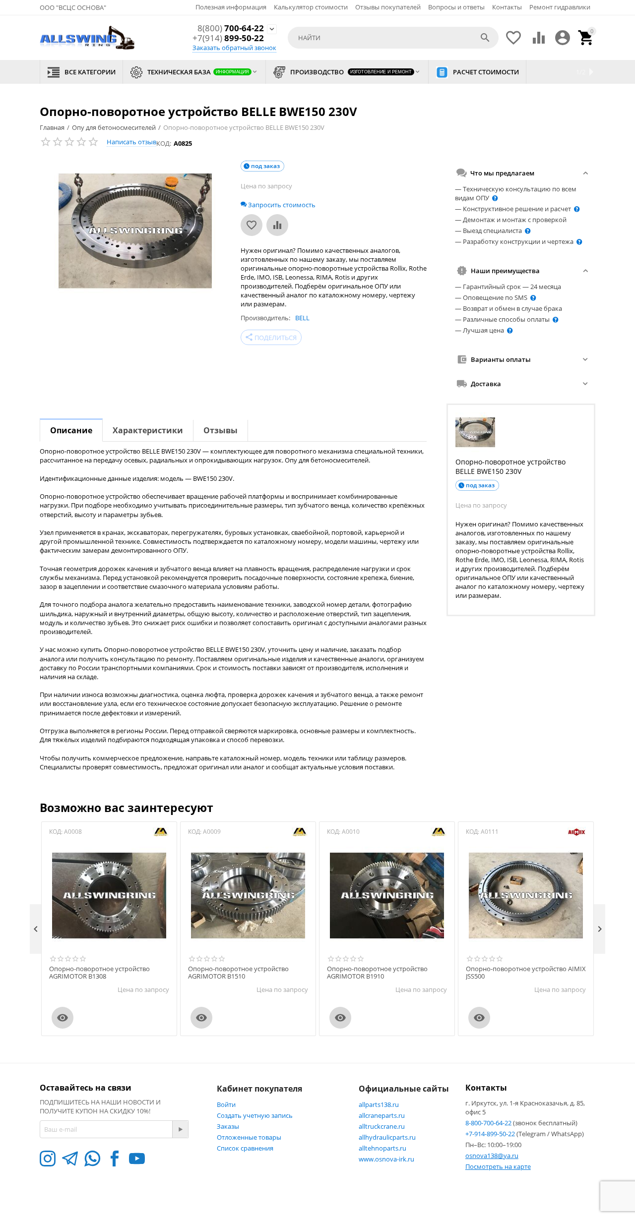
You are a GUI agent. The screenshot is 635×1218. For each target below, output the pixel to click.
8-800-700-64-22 (489, 1122)
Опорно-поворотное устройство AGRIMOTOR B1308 (99, 973)
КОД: (163, 143)
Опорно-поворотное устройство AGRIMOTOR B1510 (238, 973)
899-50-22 (228, 38)
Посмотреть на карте (498, 1166)
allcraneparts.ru (382, 1115)
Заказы (228, 1126)
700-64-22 (230, 28)
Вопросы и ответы (456, 6)
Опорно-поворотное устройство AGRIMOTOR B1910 (377, 973)
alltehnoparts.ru (382, 1148)
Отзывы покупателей (388, 6)
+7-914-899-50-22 (490, 1133)
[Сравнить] (277, 225)
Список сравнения (245, 1148)
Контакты (507, 6)
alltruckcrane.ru (382, 1126)
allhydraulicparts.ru (387, 1137)
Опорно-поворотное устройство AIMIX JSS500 (526, 973)
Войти (226, 1104)
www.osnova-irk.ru (386, 1159)
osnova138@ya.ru (491, 1155)
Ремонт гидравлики (559, 6)
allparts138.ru (379, 1104)
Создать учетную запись (255, 1115)
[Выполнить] (180, 1129)
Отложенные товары (249, 1137)
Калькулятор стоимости (311, 6)
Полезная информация (230, 6)
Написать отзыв (131, 141)
